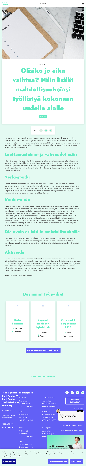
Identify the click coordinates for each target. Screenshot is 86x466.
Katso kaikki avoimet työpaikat (43, 350)
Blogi (43, 117)
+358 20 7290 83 (25, 436)
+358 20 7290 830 (26, 406)
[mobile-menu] (82, 3)
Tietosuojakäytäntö (8, 415)
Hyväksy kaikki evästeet (58, 461)
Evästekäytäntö (7, 417)
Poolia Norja (7, 428)
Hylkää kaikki (76, 461)
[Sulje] (82, 452)
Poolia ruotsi (8, 424)
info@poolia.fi (9, 411)
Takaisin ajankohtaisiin (44, 377)
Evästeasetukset (9, 461)
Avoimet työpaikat (5, 3)
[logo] (43, 3)
